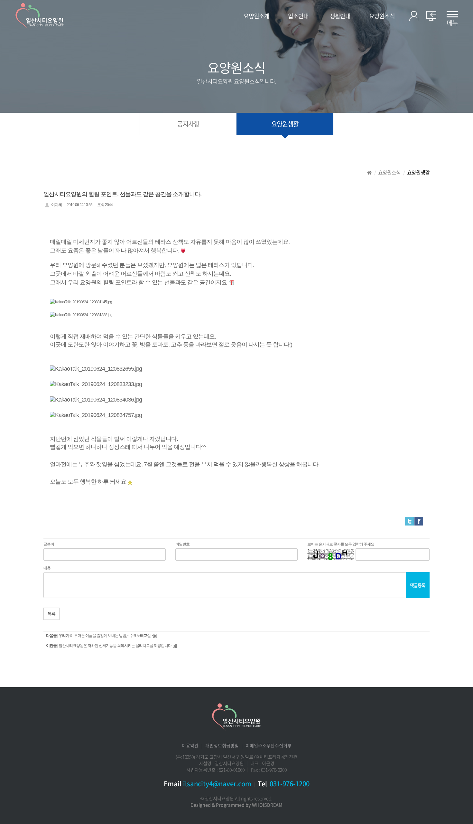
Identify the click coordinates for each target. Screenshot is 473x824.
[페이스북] (418, 521)
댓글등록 (417, 585)
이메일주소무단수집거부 (269, 745)
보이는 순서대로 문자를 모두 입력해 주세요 (340, 544)
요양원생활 (285, 123)
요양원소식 (382, 16)
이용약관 (190, 745)
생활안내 (340, 16)
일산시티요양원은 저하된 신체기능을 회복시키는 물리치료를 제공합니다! (115, 645)
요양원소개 (256, 16)
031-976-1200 (290, 783)
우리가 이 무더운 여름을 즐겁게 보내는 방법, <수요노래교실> (106, 635)
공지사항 (188, 123)
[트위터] (409, 521)
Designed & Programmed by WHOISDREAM (236, 804)
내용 (47, 568)
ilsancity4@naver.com (217, 783)
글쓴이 (48, 544)
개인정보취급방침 (222, 745)
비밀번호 (182, 544)
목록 (51, 614)
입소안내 (298, 16)
